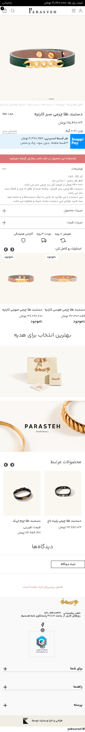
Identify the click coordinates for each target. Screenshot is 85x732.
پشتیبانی (7, 3)
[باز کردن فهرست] (73, 10)
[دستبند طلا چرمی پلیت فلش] (62, 493)
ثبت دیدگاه (68, 564)
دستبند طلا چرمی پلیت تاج (24, 521)
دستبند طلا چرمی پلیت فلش (63, 521)
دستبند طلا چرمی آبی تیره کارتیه (21, 309)
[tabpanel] (42, 58)
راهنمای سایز (9, 132)
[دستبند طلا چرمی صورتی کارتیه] (63, 278)
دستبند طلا (47, 105)
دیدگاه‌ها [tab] (42, 547)
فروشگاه (60, 105)
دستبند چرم (34, 105)
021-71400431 (52, 613)
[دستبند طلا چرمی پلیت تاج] (22, 493)
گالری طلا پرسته (75, 105)
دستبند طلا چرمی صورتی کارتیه (65, 309)
